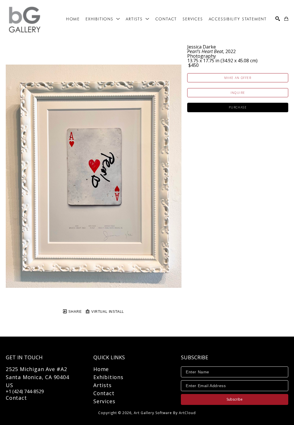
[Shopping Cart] (286, 18)
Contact (16, 397)
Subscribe (235, 399)
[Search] (277, 18)
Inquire (238, 93)
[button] (103, 19)
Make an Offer (237, 78)
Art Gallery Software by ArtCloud (165, 412)
